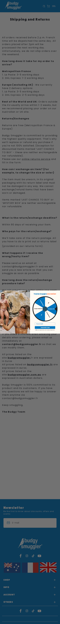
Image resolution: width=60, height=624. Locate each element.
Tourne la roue (45, 327)
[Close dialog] (1, 292)
